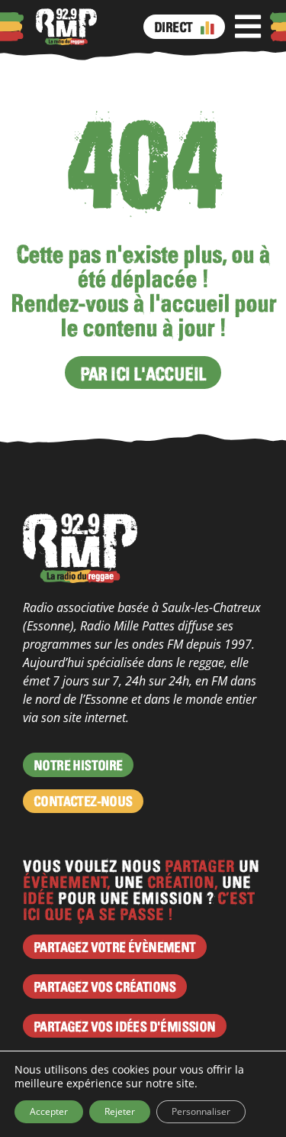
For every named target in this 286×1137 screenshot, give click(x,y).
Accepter (49, 1111)
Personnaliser (201, 1111)
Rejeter (119, 1111)
